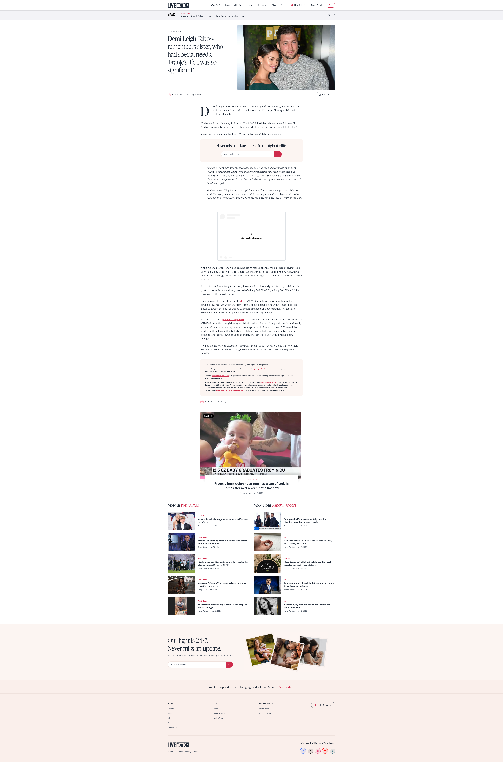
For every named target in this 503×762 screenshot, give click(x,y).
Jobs (169, 718)
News (251, 5)
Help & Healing (300, 5)
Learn (227, 5)
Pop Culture (177, 94)
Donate (171, 709)
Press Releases (174, 723)
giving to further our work (264, 369)
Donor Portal (316, 5)
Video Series (239, 5)
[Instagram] (334, 15)
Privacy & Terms (191, 752)
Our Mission (264, 709)
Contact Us (172, 727)
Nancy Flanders (284, 505)
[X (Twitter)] (329, 15)
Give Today (286, 687)
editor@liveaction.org (221, 376)
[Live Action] (178, 5)
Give (331, 5)
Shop (274, 5)
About (170, 703)
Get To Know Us (266, 703)
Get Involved (262, 5)
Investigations (219, 713)
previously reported (233, 319)
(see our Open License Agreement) (230, 390)
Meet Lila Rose (265, 713)
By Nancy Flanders (194, 94)
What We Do (216, 5)
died (242, 301)
